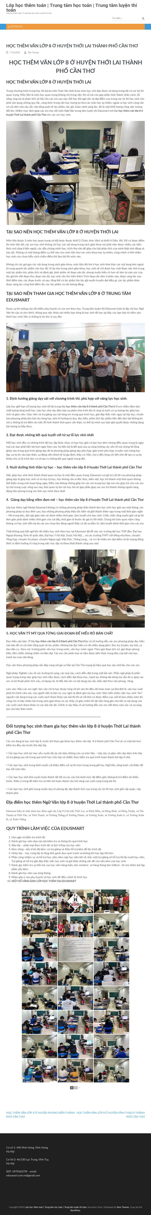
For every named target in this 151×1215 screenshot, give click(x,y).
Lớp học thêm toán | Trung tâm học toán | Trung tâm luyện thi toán (71, 8)
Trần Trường (33, 53)
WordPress (75, 1210)
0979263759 (16, 27)
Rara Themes (123, 1207)
